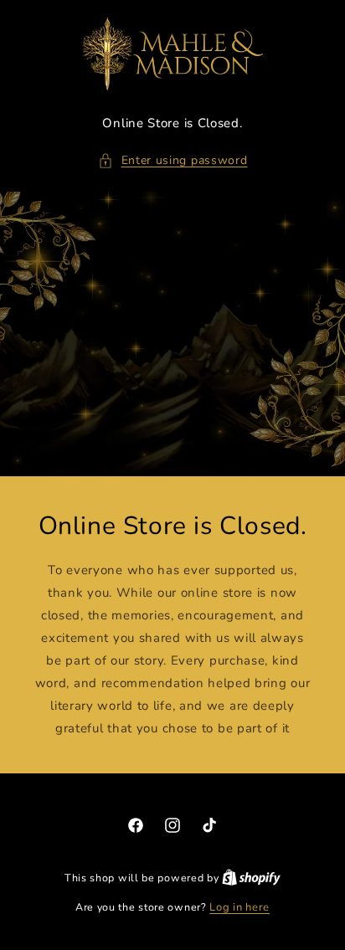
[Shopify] (251, 878)
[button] (173, 160)
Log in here (239, 907)
